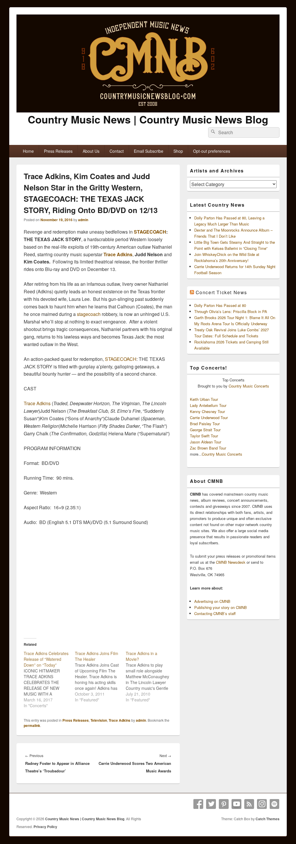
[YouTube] (236, 804)
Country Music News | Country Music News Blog (148, 119)
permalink (32, 725)
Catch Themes (268, 818)
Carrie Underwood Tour (209, 417)
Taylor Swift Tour (204, 436)
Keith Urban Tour (204, 399)
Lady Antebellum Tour (208, 405)
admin (83, 219)
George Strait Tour (205, 429)
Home (28, 151)
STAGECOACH (150, 231)
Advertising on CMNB (212, 601)
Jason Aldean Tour (205, 442)
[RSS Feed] (249, 804)
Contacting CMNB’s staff (215, 613)
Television (98, 720)
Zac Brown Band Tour (208, 448)
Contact (117, 151)
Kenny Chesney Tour (207, 411)
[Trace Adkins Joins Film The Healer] (100, 676)
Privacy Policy (45, 826)
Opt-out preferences (211, 151)
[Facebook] (198, 804)
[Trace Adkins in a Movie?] (151, 676)
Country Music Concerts (249, 386)
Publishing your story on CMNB (220, 607)
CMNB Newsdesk (230, 562)
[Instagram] (262, 804)
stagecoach (89, 314)
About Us (91, 151)
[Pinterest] (224, 804)
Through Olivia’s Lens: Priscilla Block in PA (230, 311)
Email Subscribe (148, 151)
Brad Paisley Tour (205, 423)
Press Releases (58, 151)
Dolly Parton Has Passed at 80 (220, 305)
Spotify (275, 804)
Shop (178, 151)
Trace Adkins (117, 254)
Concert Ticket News (221, 292)
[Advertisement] (98, 588)
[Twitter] (211, 804)
